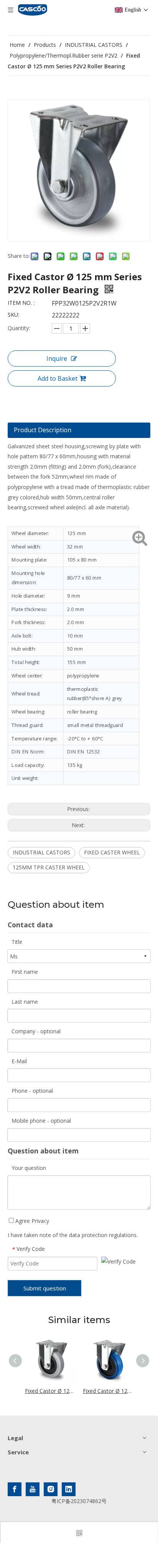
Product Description (42, 430)
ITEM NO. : (21, 302)
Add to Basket (57, 378)
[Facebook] (14, 1489)
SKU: (13, 314)
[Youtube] (33, 1489)
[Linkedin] (69, 1489)
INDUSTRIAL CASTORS (41, 852)
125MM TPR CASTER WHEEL (49, 867)
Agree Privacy (31, 1220)
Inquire (56, 358)
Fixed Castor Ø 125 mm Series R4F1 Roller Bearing (108, 1390)
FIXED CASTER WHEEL (112, 852)
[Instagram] (51, 1489)
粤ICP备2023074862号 (79, 1501)
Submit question (44, 1288)
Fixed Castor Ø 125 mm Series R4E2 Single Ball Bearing (50, 1390)
